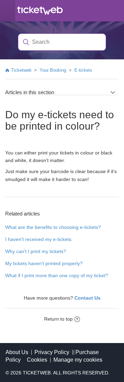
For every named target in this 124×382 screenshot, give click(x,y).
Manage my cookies (77, 360)
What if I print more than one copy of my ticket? (56, 275)
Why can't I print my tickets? (35, 251)
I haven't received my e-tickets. (39, 239)
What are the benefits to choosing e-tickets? (53, 227)
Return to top (58, 319)
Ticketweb (21, 70)
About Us (17, 352)
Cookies (37, 360)
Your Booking (53, 70)
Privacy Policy (51, 352)
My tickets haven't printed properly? (44, 263)
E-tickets (83, 70)
